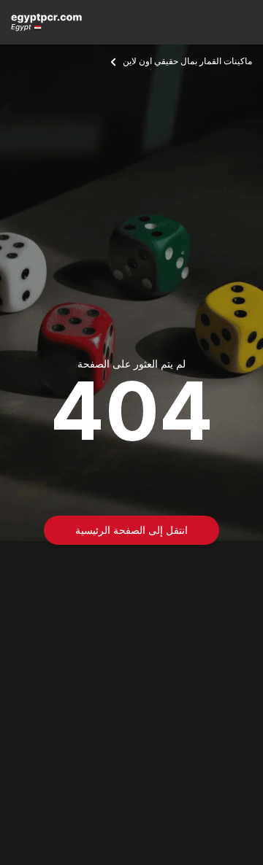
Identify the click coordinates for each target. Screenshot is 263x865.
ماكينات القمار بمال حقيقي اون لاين (187, 60)
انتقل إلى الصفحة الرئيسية (131, 530)
